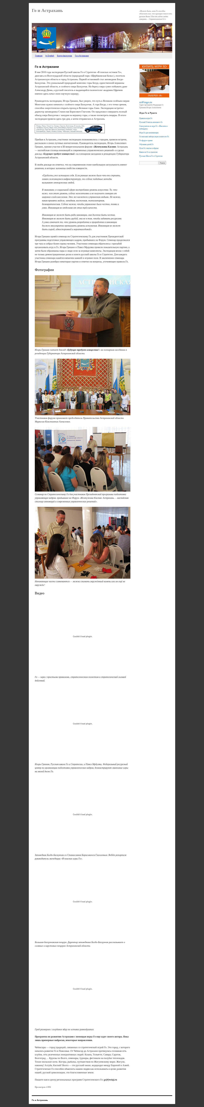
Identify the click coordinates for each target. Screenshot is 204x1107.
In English (49, 55)
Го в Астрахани (82, 55)
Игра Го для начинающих (148, 132)
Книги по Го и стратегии (148, 152)
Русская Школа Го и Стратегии (150, 156)
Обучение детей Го (146, 144)
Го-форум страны (145, 140)
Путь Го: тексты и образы (148, 148)
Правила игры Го (145, 118)
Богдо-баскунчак (64, 55)
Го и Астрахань (47, 10)
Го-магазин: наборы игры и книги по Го (154, 136)
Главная (38, 55)
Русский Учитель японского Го (150, 122)
